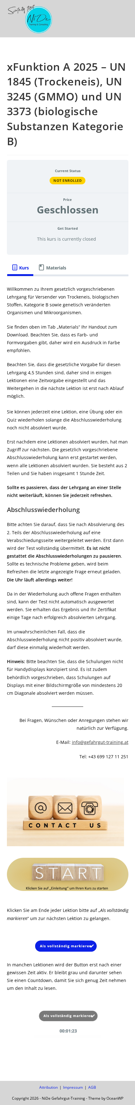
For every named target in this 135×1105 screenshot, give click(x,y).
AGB (92, 1087)
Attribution (48, 1087)
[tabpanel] (67, 664)
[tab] (20, 267)
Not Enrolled (67, 180)
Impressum (73, 1087)
